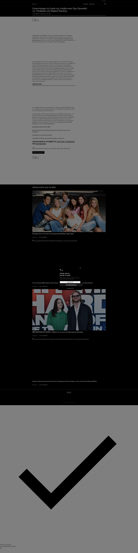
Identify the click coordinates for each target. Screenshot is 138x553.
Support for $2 (70, 282)
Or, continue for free (70, 288)
